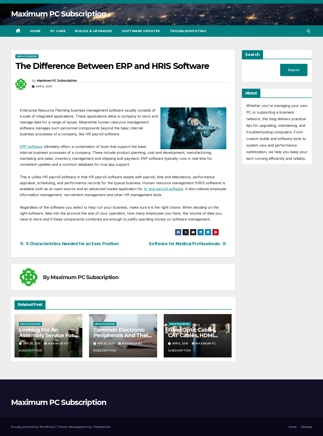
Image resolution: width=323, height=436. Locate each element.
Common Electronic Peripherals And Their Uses (121, 335)
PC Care (58, 31)
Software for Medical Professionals (184, 243)
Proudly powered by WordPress (33, 427)
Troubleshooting (188, 31)
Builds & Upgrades (93, 31)
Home (35, 31)
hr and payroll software (163, 189)
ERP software (31, 146)
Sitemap (306, 427)
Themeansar (101, 427)
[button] (308, 31)
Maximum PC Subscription (58, 13)
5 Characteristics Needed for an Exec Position (72, 243)
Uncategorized (27, 56)
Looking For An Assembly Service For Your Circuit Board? (46, 335)
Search (252, 54)
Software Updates (141, 31)
